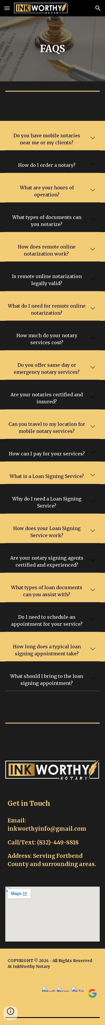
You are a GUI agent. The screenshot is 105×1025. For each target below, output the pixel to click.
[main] (52, 49)
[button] (7, 8)
